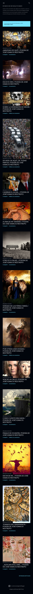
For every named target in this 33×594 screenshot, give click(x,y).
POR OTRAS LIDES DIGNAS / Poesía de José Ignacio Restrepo (14, 351)
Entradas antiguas (24, 575)
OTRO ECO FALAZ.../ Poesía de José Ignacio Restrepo (15, 261)
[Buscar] (29, 2)
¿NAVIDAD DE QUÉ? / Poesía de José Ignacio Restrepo (16, 51)
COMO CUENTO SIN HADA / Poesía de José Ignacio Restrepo (14, 420)
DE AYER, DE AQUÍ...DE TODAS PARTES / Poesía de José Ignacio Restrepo (14, 162)
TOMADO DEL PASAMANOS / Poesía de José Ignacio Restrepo (14, 526)
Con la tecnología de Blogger (18, 586)
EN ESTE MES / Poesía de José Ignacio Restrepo (15, 83)
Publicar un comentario (14, 113)
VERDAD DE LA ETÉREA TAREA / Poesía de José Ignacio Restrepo (15, 308)
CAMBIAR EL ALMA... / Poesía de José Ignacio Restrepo (16, 193)
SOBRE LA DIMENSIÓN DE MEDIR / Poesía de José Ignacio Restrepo (16, 109)
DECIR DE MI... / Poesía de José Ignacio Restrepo (15, 477)
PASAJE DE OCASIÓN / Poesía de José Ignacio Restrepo (16, 434)
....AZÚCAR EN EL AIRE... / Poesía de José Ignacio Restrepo (16, 566)
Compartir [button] (5, 54)
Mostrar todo (8, 24)
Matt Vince (21, 589)
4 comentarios (12, 54)
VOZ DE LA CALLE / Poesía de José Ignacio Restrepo (15, 380)
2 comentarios (12, 86)
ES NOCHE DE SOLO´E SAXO (12, 6)
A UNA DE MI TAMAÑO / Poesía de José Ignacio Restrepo (16, 223)
